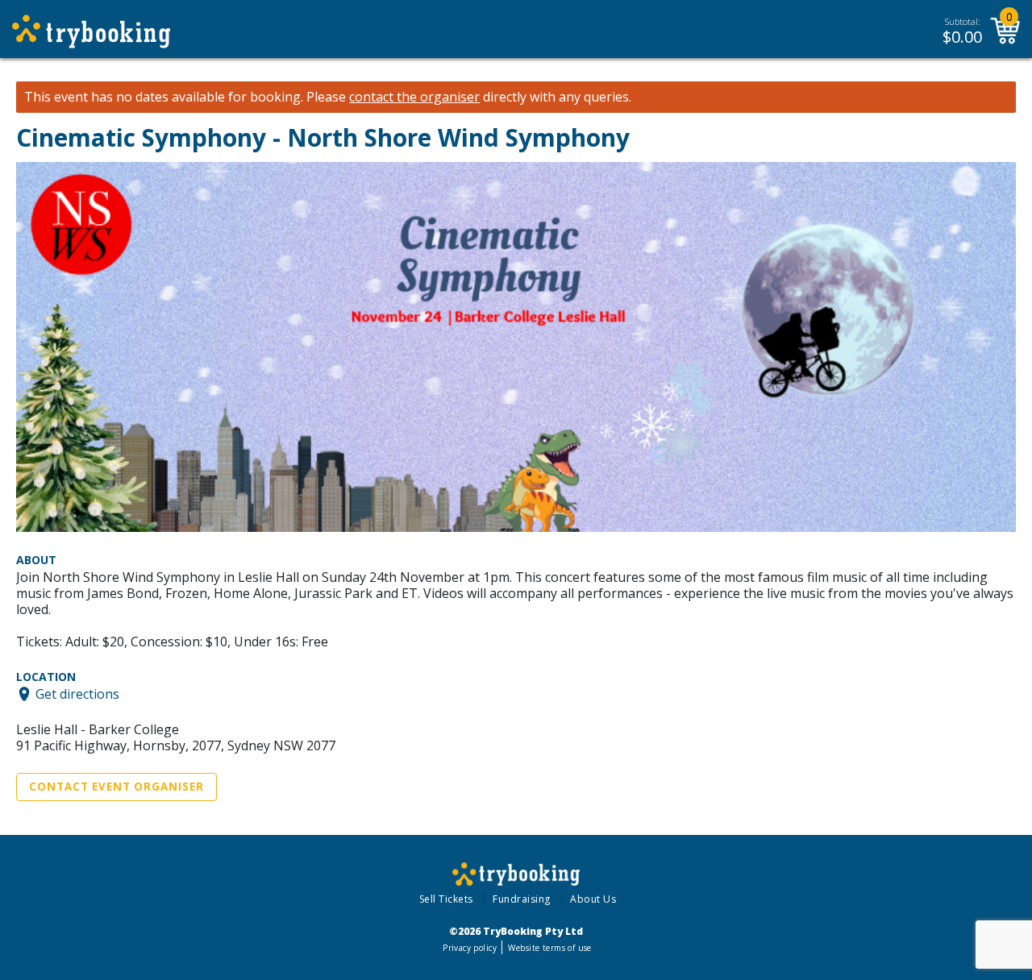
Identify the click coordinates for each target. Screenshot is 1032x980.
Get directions (77, 694)
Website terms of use (549, 947)
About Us (593, 899)
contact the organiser (414, 97)
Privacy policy (470, 947)
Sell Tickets (446, 899)
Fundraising (522, 899)
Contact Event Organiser (116, 786)
